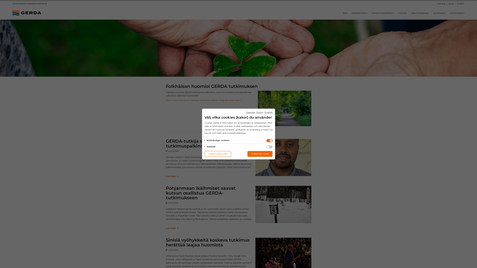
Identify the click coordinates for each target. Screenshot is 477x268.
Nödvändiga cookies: (218, 140)
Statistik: (211, 146)
